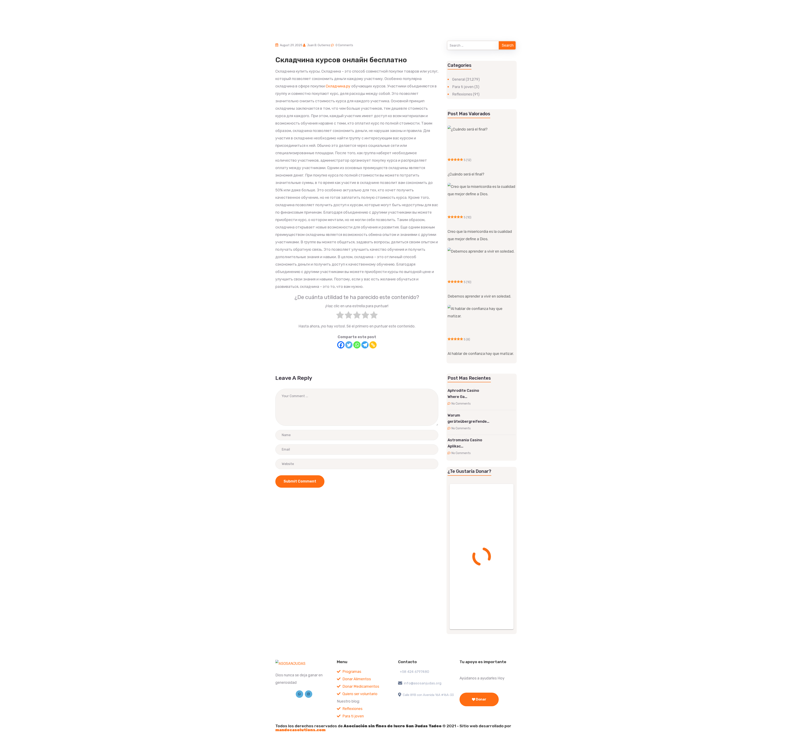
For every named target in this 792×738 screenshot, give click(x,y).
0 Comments (344, 45)
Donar (480, 699)
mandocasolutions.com (300, 729)
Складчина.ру (338, 86)
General (458, 79)
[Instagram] (308, 694)
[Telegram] (365, 344)
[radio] (340, 316)
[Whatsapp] (357, 344)
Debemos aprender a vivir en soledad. (479, 296)
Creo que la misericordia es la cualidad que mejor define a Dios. (480, 235)
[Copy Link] (373, 344)
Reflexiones (462, 94)
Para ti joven (463, 87)
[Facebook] (340, 344)
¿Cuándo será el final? (466, 174)
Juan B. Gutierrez (318, 45)
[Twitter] (348, 344)
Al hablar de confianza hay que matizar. (481, 353)
